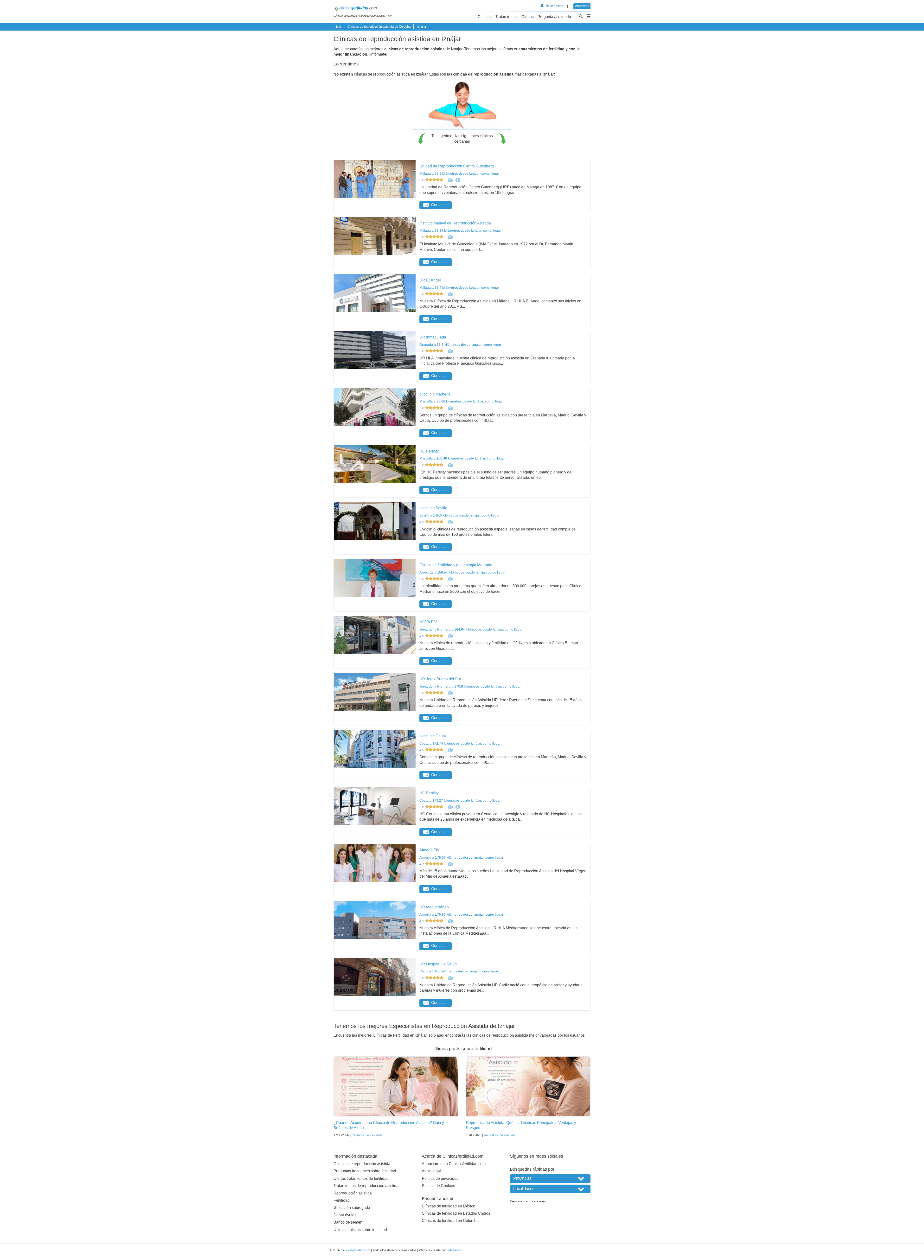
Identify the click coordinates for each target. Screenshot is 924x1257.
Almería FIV (429, 850)
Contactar (439, 205)
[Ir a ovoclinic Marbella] (450, 408)
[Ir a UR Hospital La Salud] (450, 978)
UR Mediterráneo (434, 907)
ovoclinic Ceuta (432, 736)
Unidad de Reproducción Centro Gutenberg (456, 166)
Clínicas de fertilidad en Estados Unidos (456, 1213)
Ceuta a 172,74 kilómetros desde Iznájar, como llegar (460, 743)
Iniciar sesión (553, 6)
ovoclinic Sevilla (433, 508)
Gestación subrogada (352, 1208)
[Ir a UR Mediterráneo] (450, 921)
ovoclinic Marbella (434, 394)
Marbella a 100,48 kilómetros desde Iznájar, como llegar (462, 458)
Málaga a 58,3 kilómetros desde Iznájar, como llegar (459, 173)
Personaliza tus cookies (528, 1201)
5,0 (422, 180)
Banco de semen (348, 1222)
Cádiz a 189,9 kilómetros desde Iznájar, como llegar (458, 971)
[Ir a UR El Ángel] (450, 294)
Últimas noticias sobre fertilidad (360, 1230)
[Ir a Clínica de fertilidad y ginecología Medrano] (450, 579)
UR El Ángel (430, 280)
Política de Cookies (438, 1186)
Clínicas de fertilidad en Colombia (451, 1221)
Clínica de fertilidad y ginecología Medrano (455, 565)
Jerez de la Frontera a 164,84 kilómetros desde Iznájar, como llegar (471, 629)
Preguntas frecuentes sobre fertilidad (365, 1171)
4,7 (422, 864)
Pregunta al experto (554, 17)
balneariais (454, 1250)
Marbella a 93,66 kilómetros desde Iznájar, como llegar (461, 401)
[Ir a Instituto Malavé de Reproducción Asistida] (450, 237)
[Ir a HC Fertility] (450, 465)
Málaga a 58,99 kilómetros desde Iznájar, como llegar (460, 230)
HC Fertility (429, 451)
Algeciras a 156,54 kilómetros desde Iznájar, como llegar (462, 572)
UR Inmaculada (432, 337)
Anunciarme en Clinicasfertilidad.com (454, 1164)
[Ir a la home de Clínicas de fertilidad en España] (363, 8)
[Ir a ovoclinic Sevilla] (450, 521)
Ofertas (527, 17)
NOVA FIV (428, 622)
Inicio (337, 26)
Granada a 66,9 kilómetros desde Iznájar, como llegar (460, 344)
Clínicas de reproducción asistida (362, 1164)
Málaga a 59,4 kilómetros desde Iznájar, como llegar (459, 287)
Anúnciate (582, 6)
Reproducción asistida (367, 1135)
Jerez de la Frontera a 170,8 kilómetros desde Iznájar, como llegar (470, 686)
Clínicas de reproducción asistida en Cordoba (379, 26)
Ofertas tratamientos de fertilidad (361, 1178)
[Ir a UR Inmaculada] (450, 351)
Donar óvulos (345, 1215)
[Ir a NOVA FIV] (450, 636)
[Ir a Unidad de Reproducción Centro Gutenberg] (450, 180)
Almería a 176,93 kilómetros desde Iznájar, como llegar (461, 914)
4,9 (422, 636)
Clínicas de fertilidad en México (448, 1206)
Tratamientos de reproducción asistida (366, 1186)
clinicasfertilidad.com (355, 1250)
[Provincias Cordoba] (550, 1178)
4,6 (422, 522)
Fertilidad (342, 1200)
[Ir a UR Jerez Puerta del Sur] (450, 693)
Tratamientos (506, 17)
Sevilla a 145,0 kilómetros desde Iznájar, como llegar (459, 515)
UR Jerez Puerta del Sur (440, 679)
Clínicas (485, 17)
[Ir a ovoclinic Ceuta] (450, 750)
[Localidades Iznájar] (550, 1189)
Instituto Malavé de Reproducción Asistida (455, 223)
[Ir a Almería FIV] (450, 864)
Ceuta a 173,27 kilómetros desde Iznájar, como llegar (460, 800)
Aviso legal (431, 1171)
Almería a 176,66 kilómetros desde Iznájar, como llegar (461, 857)
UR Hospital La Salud (438, 964)
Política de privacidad (440, 1178)
